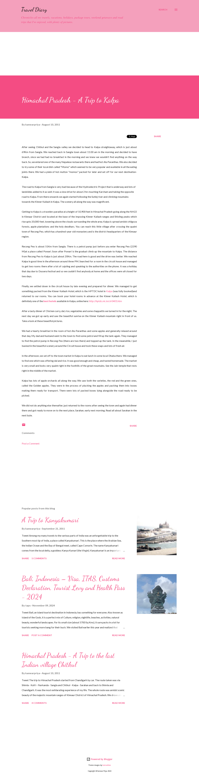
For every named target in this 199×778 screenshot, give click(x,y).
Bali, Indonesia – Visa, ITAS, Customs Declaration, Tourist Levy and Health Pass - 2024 (73, 588)
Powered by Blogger (101, 759)
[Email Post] (23, 425)
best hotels (49, 301)
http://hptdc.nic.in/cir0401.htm (105, 301)
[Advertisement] (93, 53)
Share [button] (157, 136)
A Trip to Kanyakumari (50, 520)
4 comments (39, 703)
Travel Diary (34, 9)
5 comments (39, 558)
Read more (118, 558)
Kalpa (109, 291)
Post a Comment (30, 443)
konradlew (106, 765)
